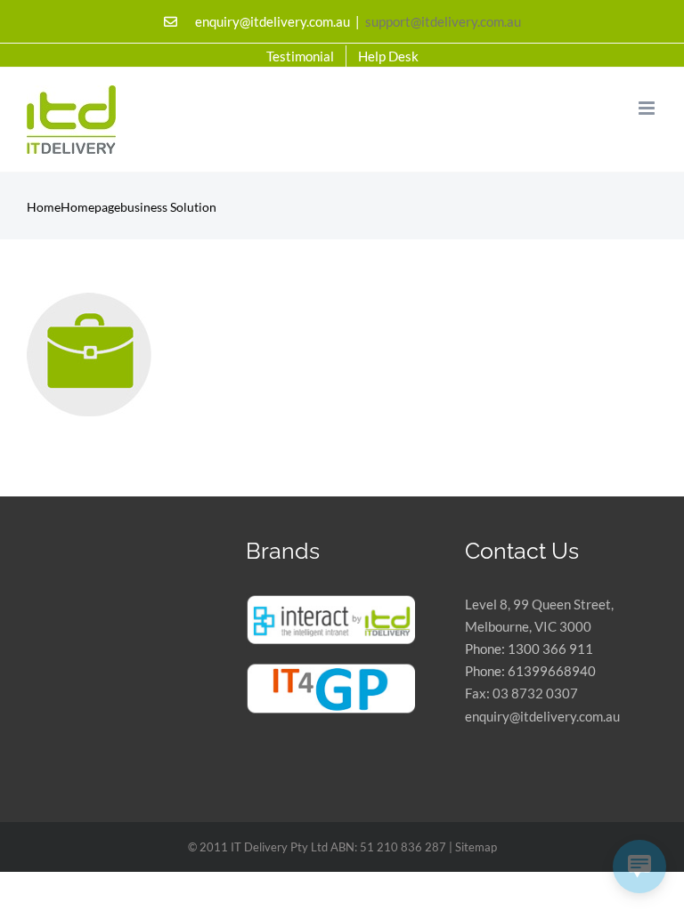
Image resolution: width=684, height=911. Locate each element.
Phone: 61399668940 (530, 671)
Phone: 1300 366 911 (529, 649)
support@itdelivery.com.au (443, 21)
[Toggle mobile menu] (648, 108)
